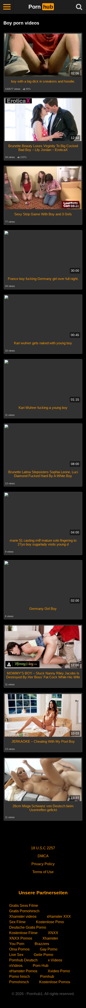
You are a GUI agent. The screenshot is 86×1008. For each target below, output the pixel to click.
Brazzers (42, 944)
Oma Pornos (19, 949)
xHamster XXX (59, 916)
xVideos (15, 966)
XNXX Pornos (20, 938)
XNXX (53, 933)
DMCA (43, 856)
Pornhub (47, 976)
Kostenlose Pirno (50, 922)
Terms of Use (43, 872)
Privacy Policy (43, 864)
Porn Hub (40, 966)
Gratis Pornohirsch (24, 911)
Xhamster (50, 938)
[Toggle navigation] (7, 7)
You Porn (16, 944)
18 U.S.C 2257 (43, 848)
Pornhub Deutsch (23, 960)
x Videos (55, 960)
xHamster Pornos (23, 971)
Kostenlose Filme (23, 933)
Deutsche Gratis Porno (27, 927)
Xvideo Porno (59, 971)
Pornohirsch (19, 982)
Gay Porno (48, 949)
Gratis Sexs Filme (23, 905)
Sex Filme (17, 922)
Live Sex (16, 955)
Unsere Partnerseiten (43, 892)
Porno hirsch (19, 976)
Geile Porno (43, 955)
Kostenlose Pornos (54, 982)
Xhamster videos (22, 916)
